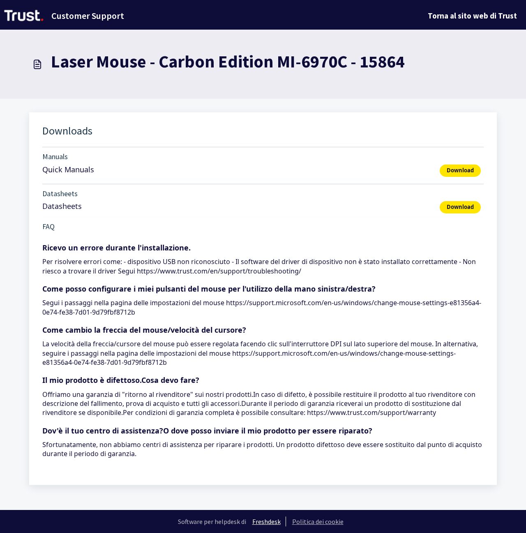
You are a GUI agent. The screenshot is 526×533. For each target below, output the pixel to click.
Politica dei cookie (318, 521)
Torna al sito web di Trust (472, 16)
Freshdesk (266, 521)
